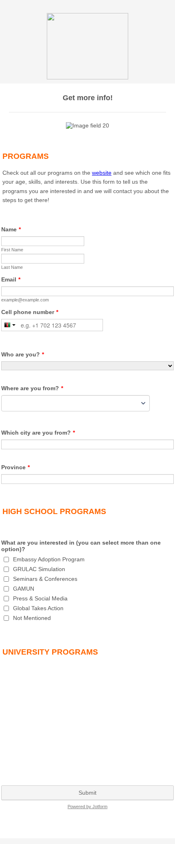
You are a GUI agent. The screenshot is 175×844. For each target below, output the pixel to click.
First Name (12, 249)
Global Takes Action (38, 608)
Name (11, 229)
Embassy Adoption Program (49, 559)
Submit (87, 792)
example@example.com (25, 299)
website (102, 172)
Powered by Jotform (87, 806)
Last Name (12, 267)
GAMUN (23, 588)
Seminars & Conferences (45, 579)
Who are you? (22, 354)
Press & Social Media (40, 598)
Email (10, 279)
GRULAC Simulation (39, 569)
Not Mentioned (32, 618)
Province (15, 467)
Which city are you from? (38, 432)
